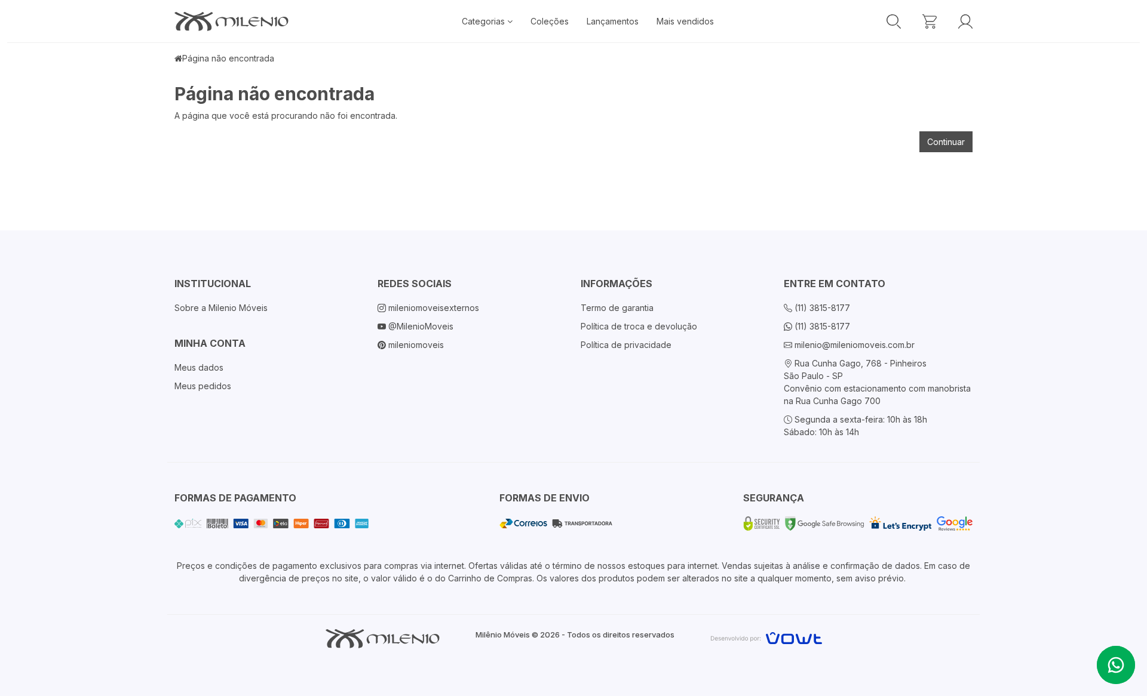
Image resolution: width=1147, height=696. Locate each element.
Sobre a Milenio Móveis (221, 308)
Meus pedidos (202, 386)
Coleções (549, 21)
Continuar (946, 142)
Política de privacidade (626, 345)
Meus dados (198, 367)
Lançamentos (613, 21)
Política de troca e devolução (639, 326)
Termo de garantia (617, 308)
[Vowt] (766, 636)
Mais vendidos (685, 21)
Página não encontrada (228, 58)
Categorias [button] (484, 21)
